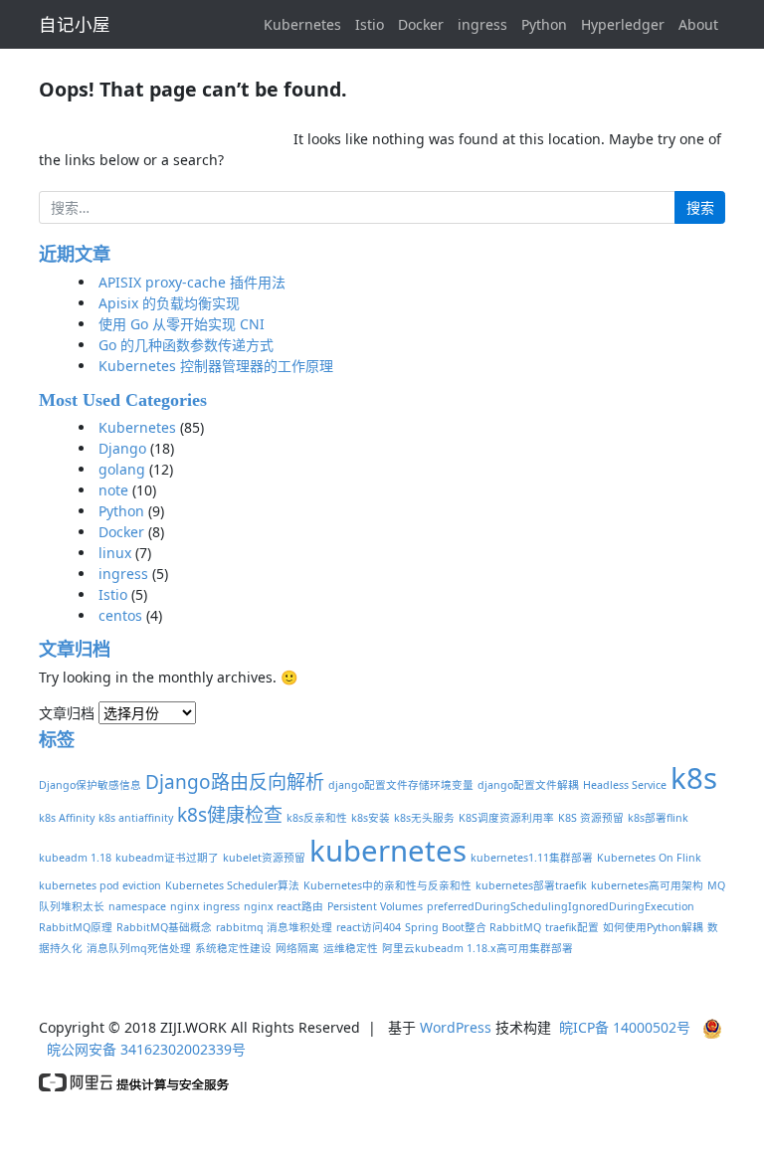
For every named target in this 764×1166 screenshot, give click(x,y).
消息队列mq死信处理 (139, 948)
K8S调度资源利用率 (506, 818)
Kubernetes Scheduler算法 (232, 885)
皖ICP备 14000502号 (624, 1027)
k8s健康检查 (230, 815)
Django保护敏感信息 (90, 785)
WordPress (455, 1027)
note (113, 490)
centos (120, 615)
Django (122, 448)
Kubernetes (302, 24)
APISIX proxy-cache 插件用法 (192, 282)
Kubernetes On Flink (649, 858)
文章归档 (67, 712)
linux (114, 552)
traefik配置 (572, 927)
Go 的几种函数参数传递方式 (186, 344)
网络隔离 (297, 948)
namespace (137, 906)
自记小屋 (74, 24)
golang (121, 469)
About (698, 24)
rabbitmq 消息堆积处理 (274, 927)
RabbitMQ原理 (75, 927)
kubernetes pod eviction (100, 885)
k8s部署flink (658, 818)
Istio (369, 24)
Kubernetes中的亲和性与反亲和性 (387, 885)
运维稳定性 (350, 948)
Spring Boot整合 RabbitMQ (473, 927)
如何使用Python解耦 (653, 927)
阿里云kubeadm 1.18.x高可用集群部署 (477, 948)
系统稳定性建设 (233, 948)
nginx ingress (205, 906)
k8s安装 (370, 818)
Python (544, 24)
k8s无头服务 (424, 818)
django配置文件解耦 (528, 785)
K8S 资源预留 (591, 818)
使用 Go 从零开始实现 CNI (181, 323)
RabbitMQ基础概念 (164, 927)
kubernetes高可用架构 (647, 885)
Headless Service (625, 785)
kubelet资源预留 (264, 858)
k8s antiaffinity (135, 818)
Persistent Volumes (375, 906)
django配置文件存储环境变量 (401, 785)
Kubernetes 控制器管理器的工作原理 (215, 365)
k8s (693, 778)
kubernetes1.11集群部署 (532, 858)
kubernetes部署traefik (531, 885)
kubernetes (388, 851)
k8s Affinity (67, 818)
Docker (421, 24)
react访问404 (368, 927)
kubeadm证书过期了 (167, 858)
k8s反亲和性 (316, 818)
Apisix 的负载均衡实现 (169, 302)
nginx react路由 (283, 906)
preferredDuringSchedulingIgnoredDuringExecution (560, 906)
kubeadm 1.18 (75, 858)
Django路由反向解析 (234, 782)
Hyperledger (623, 24)
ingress (482, 24)
